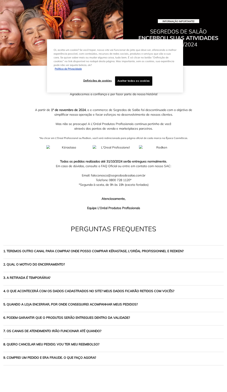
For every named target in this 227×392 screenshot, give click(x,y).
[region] (115, 66)
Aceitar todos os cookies (133, 80)
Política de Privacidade (68, 68)
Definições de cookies (97, 80)
